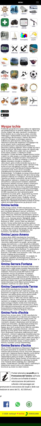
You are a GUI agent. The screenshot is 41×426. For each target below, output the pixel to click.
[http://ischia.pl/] (29, 404)
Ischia (21, 413)
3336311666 (33, 414)
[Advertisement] (20, 419)
